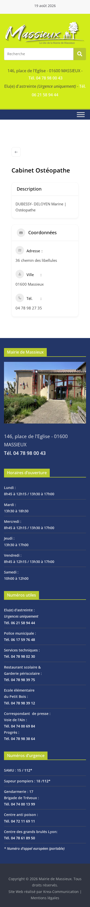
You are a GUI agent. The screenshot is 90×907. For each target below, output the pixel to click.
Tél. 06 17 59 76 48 (19, 639)
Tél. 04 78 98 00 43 (45, 78)
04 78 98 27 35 (29, 307)
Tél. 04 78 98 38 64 (19, 738)
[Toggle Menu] (81, 114)
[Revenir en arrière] (16, 152)
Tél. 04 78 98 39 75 (19, 679)
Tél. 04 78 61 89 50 (19, 838)
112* (28, 770)
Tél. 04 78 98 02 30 (19, 656)
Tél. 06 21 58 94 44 (19, 622)
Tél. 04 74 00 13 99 (19, 804)
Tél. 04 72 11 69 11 (19, 821)
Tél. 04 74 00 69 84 (19, 726)
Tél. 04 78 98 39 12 (19, 703)
